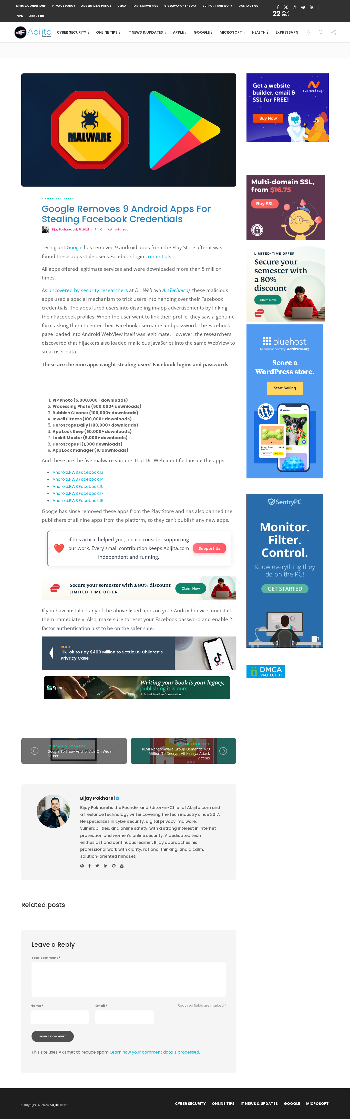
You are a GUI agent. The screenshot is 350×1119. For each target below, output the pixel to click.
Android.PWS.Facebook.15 (78, 486)
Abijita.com (59, 1105)
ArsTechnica (174, 290)
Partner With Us (145, 6)
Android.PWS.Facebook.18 (78, 501)
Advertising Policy (96, 6)
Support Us (209, 548)
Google (75, 247)
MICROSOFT (231, 32)
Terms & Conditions (30, 6)
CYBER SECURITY (71, 32)
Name (36, 1006)
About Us (36, 16)
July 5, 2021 (81, 229)
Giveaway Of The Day (180, 6)
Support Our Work (217, 6)
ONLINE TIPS (107, 32)
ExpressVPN (286, 32)
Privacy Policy (63, 6)
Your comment (46, 958)
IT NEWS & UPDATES (145, 32)
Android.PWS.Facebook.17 (78, 493)
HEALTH (258, 32)
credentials (158, 256)
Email (101, 1006)
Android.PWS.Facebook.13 (78, 472)
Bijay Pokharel (61, 229)
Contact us (248, 6)
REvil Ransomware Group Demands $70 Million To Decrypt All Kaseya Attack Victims (176, 753)
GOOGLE (202, 32)
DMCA (121, 6)
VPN (20, 16)
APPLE (178, 32)
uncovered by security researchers (88, 290)
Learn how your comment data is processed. (155, 1052)
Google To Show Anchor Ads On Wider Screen (80, 753)
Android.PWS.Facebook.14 (78, 479)
